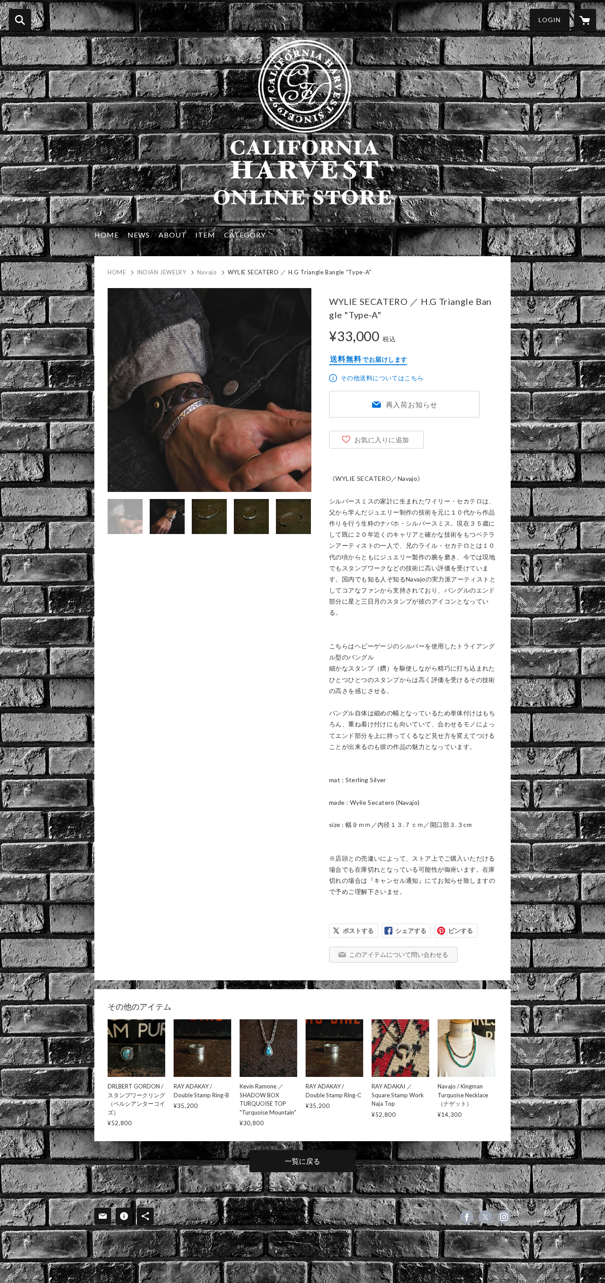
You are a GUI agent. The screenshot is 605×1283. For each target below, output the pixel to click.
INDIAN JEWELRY (161, 272)
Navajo (207, 272)
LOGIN (550, 19)
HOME (106, 234)
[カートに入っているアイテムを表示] (585, 20)
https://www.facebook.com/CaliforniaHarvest (466, 1217)
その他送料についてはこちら (382, 378)
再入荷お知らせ (412, 404)
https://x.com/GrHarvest (485, 1217)
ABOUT (172, 234)
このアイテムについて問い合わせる (398, 954)
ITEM (205, 234)
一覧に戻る (302, 1161)
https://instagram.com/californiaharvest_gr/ (504, 1217)
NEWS (139, 234)
